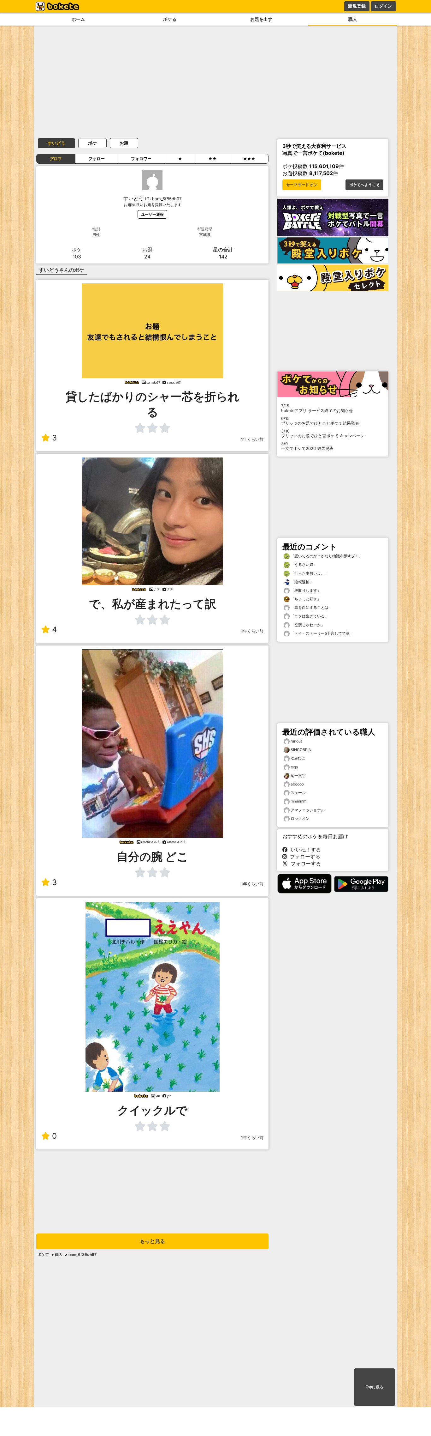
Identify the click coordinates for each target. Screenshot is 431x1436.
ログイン (383, 6)
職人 (352, 19)
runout (296, 741)
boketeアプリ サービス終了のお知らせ (317, 408)
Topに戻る (374, 1387)
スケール (298, 792)
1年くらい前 (252, 439)
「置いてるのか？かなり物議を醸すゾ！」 (326, 556)
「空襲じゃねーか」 (307, 624)
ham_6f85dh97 (82, 1254)
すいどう (56, 143)
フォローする (303, 856)
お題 (124, 143)
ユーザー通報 (152, 214)
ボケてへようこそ (364, 185)
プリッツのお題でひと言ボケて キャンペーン (322, 433)
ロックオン (300, 818)
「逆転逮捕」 (301, 581)
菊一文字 (298, 775)
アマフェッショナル (308, 810)
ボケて (43, 1254)
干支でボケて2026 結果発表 (307, 446)
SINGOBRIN (301, 749)
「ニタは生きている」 (309, 616)
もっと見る (152, 1241)
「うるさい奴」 (303, 564)
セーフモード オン (301, 185)
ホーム (78, 19)
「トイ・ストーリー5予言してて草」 (321, 633)
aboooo (297, 784)
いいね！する (304, 849)
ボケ (92, 143)
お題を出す (261, 19)
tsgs (294, 767)
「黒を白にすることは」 (311, 607)
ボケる (169, 19)
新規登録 (357, 6)
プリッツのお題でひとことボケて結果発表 (320, 421)
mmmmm (298, 801)
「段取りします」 (305, 590)
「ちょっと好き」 (305, 599)
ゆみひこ (298, 758)
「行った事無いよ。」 (309, 573)
